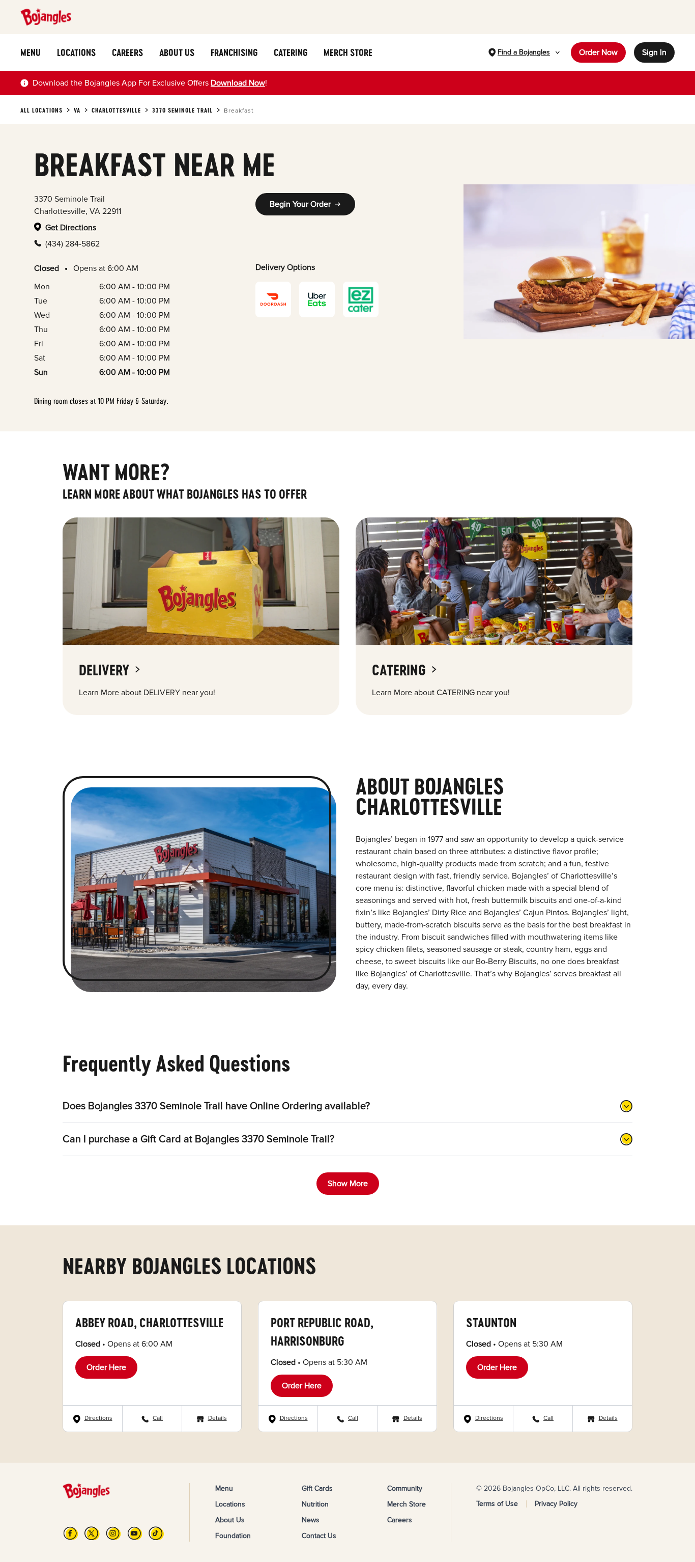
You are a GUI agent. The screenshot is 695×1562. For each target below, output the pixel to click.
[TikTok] (156, 1533)
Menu (224, 1488)
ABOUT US (176, 52)
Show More (348, 1184)
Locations (230, 1504)
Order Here (106, 1367)
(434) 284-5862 (72, 244)
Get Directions (70, 228)
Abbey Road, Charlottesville (149, 1322)
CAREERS (127, 52)
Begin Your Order (300, 204)
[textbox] (150, 83)
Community (404, 1488)
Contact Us (319, 1535)
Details (217, 1418)
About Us (230, 1520)
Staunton (491, 1322)
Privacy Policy (556, 1503)
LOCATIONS (76, 52)
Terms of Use (497, 1503)
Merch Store (406, 1504)
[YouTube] (135, 1533)
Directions (98, 1418)
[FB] (71, 1533)
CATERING (290, 52)
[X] (92, 1533)
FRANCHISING (234, 52)
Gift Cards (317, 1488)
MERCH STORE (348, 52)
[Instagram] (113, 1533)
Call (158, 1418)
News (311, 1520)
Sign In (654, 52)
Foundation (233, 1535)
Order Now (598, 52)
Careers (399, 1520)
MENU (30, 52)
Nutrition (315, 1504)
